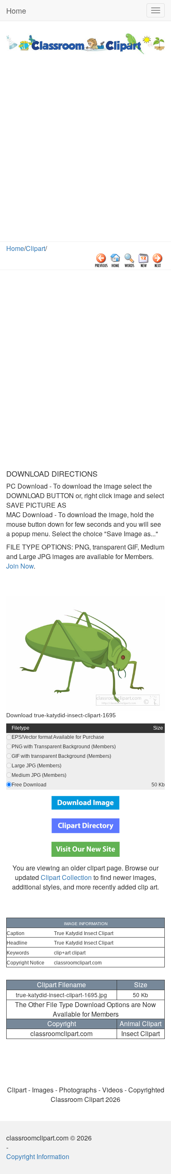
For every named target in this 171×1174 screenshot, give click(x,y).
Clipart (35, 248)
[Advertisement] (85, 152)
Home (16, 10)
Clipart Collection (66, 877)
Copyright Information (37, 1156)
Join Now (20, 566)
